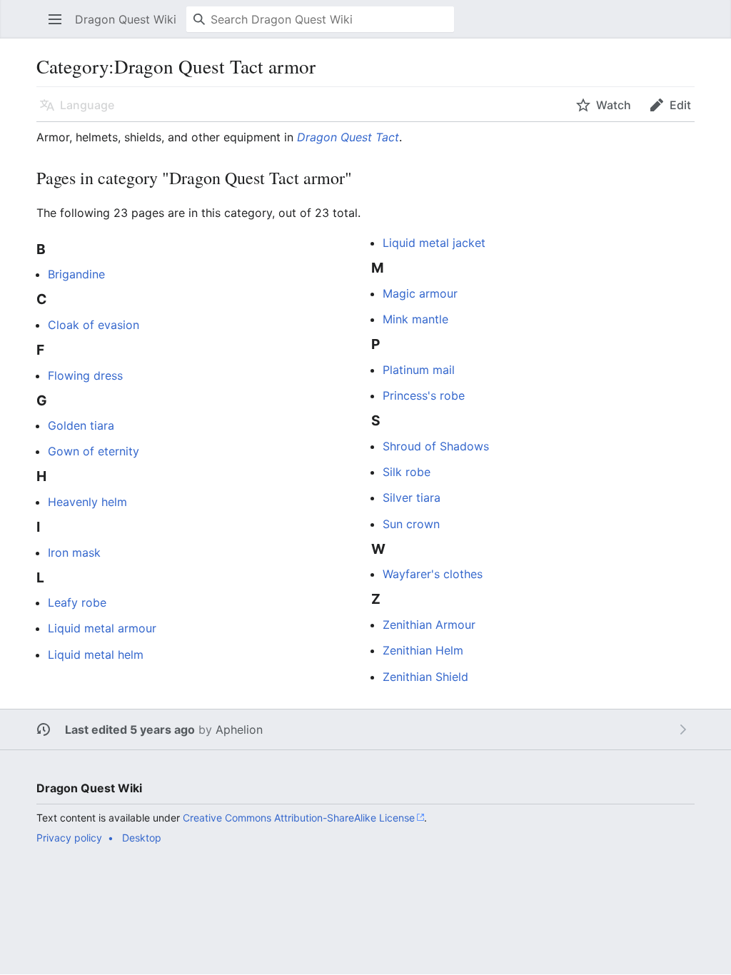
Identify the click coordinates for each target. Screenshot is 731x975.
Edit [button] (680, 105)
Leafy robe (77, 602)
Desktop (141, 838)
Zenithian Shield (425, 677)
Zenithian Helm (423, 650)
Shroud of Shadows (436, 446)
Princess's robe (424, 395)
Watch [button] (613, 105)
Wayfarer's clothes (433, 574)
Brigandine (76, 274)
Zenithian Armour (429, 624)
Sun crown (411, 524)
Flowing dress (85, 375)
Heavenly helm (87, 502)
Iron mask (74, 552)
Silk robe (406, 472)
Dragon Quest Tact (348, 137)
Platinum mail (419, 370)
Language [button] (87, 105)
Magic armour (420, 293)
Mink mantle (415, 319)
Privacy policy (69, 838)
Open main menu (59, 26)
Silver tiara (411, 497)
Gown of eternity (93, 451)
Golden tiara (81, 425)
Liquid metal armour (102, 628)
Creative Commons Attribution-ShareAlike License (299, 818)
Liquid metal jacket (434, 243)
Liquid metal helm (95, 654)
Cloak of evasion (93, 325)
